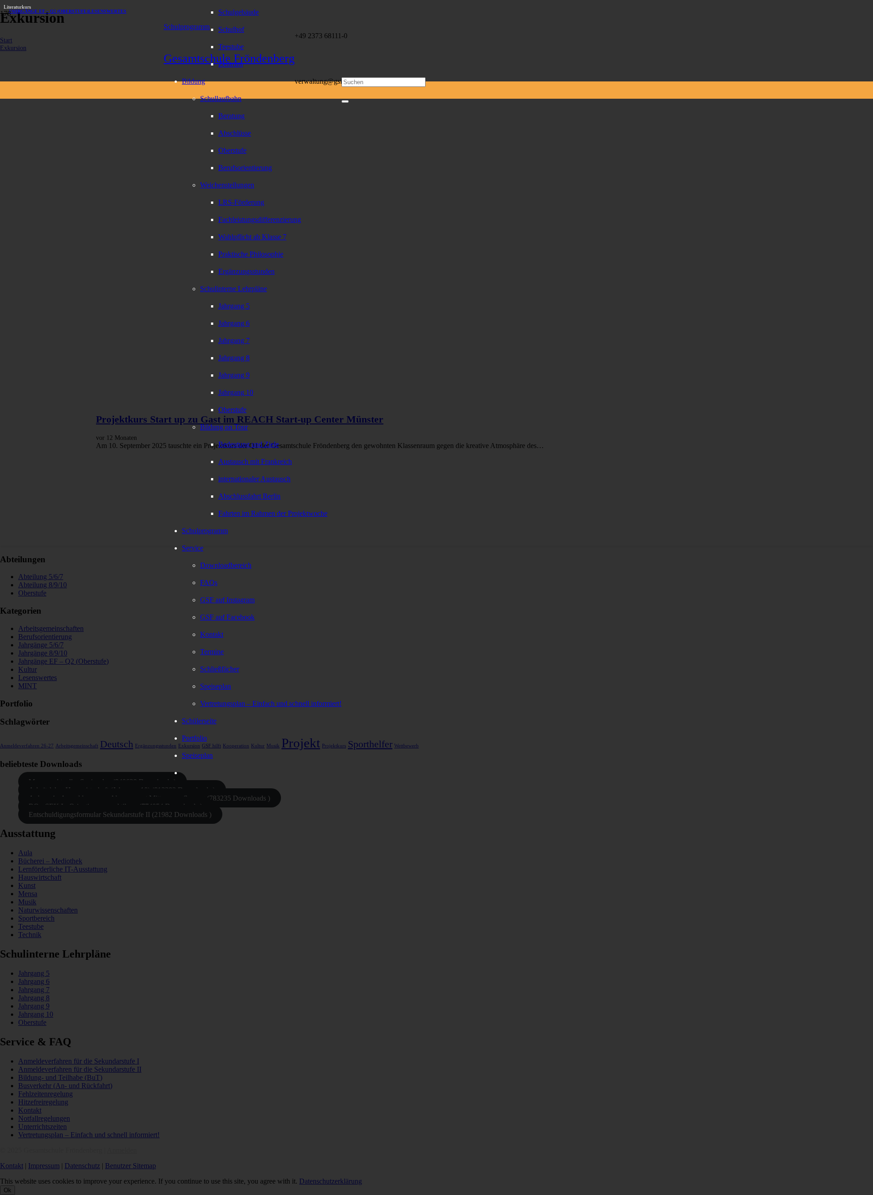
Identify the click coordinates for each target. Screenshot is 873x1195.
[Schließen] (345, 101)
